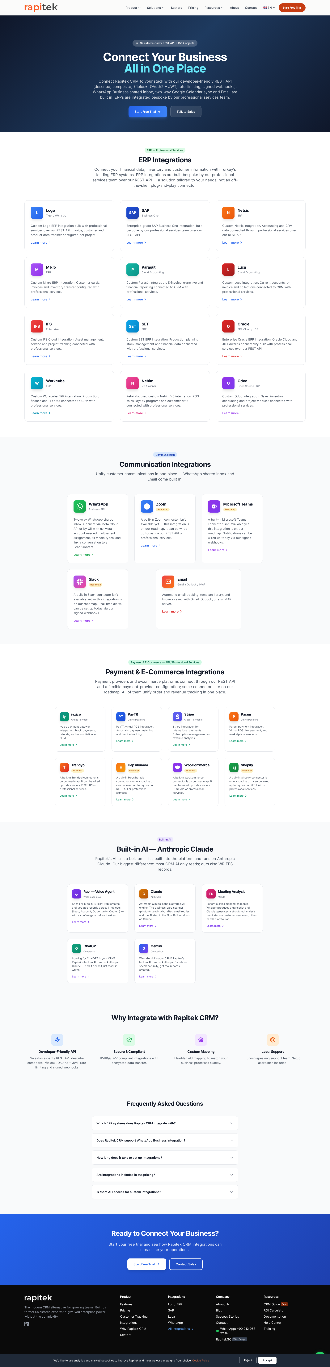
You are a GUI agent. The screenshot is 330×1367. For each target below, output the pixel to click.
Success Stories (227, 1316)
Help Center (272, 1322)
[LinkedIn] (26, 1324)
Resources (212, 8)
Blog (219, 1310)
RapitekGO (231, 1339)
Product (131, 8)
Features (126, 1304)
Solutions (154, 8)
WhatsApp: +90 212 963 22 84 (238, 1331)
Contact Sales (186, 1264)
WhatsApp (175, 1322)
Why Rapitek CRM (133, 1329)
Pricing (193, 8)
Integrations (128, 1322)
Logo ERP (175, 1304)
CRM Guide (275, 1304)
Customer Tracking (134, 1316)
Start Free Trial (292, 7)
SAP (171, 1310)
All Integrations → (181, 1329)
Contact (251, 8)
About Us (223, 1304)
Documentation (275, 1316)
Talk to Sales (186, 112)
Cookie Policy (200, 1360)
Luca (171, 1316)
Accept (267, 1360)
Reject (248, 1360)
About (234, 8)
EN (267, 8)
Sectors (176, 8)
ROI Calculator (274, 1310)
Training (269, 1329)
